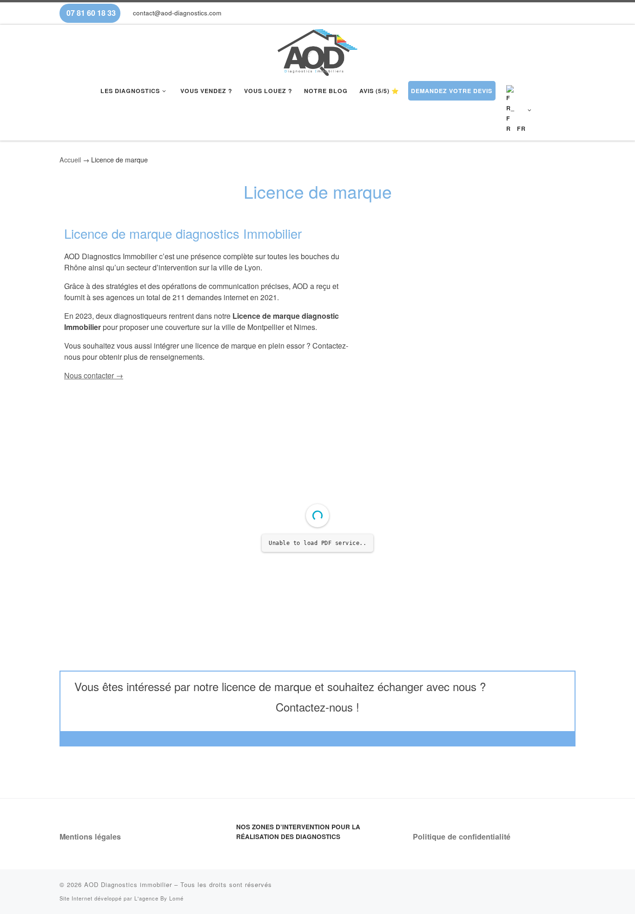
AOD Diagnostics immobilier (128, 884)
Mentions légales (90, 836)
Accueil (70, 159)
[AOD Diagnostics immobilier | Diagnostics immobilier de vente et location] (318, 50)
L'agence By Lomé (159, 898)
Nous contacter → (93, 375)
